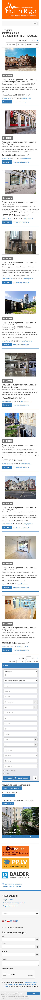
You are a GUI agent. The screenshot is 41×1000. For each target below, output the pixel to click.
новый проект (10, 770)
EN (17, 921)
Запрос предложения (10, 906)
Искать (9, 778)
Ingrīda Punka (6, 341)
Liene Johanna (6, 98)
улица (36, 44)
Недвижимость (8, 899)
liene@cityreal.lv (26, 98)
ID (18, 44)
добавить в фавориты (22, 102)
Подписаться (7, 803)
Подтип (7, 686)
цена (22, 44)
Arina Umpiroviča (7, 218)
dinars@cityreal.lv (26, 401)
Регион (7, 696)
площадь (29, 44)
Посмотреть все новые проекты (20, 837)
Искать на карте (22, 778)
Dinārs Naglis (6, 401)
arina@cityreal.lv (28, 218)
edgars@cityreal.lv (22, 584)
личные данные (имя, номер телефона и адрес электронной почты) (20, 984)
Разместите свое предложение (14, 903)
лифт (7, 773)
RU (11, 921)
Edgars (4, 584)
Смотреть (6, 102)
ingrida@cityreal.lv (26, 341)
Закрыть (33, 993)
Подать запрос (7, 796)
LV (5, 921)
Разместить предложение (11, 788)
